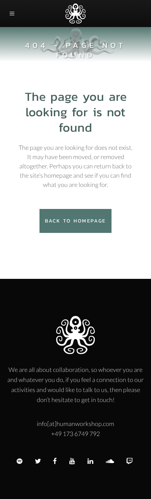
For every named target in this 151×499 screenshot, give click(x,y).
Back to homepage (75, 220)
